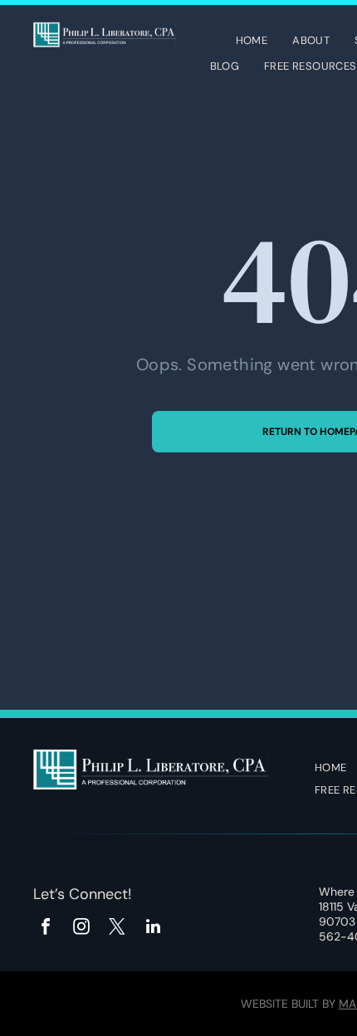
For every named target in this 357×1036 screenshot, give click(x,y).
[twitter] (117, 928)
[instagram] (81, 928)
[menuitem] (252, 42)
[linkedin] (152, 928)
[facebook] (45, 928)
